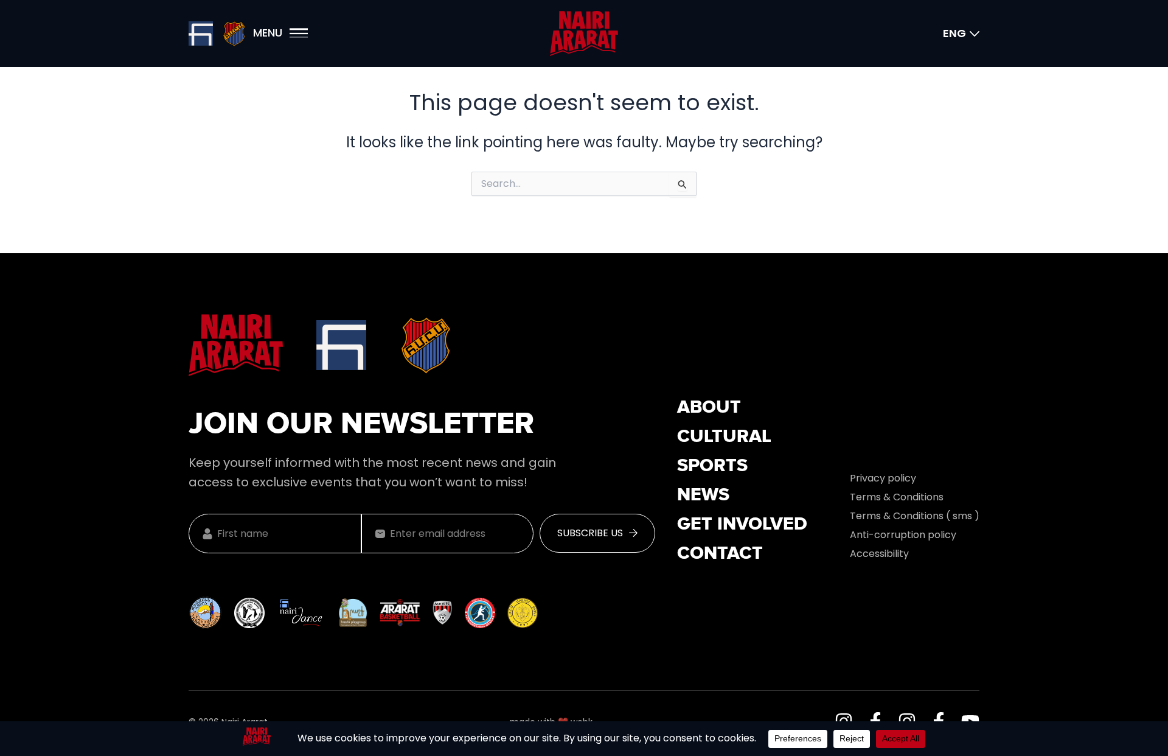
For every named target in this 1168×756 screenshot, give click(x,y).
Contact (720, 553)
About (709, 407)
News (703, 495)
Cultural (724, 437)
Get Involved (742, 524)
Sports (712, 466)
